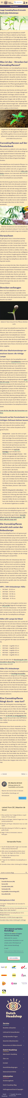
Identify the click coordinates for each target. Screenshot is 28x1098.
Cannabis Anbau (7, 886)
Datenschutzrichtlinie (13, 1072)
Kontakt (13, 1063)
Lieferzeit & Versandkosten (13, 1032)
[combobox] (14, 873)
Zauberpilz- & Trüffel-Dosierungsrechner (11, 917)
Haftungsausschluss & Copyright (13, 1089)
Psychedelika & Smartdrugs (10, 891)
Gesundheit (6, 894)
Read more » (22, 798)
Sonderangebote (13, 1080)
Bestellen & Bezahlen (13, 1028)
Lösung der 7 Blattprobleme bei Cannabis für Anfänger (12, 904)
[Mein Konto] (24, 3)
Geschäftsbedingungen (13, 1067)
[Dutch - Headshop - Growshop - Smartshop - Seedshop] (8, 2)
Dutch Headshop (4, 1095)
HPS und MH (6, 605)
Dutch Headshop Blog (13, 1085)
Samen (5, 884)
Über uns (13, 1058)
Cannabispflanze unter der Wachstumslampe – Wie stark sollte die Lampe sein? (13, 517)
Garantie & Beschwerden (13, 1041)
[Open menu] (2, 2)
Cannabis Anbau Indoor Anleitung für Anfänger (15, 864)
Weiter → (24, 774)
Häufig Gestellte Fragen (13, 1036)
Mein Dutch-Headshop (13, 1054)
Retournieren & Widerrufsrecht (13, 1045)
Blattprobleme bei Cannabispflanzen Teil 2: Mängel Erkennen (12, 913)
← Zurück (4, 774)
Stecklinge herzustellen (18, 673)
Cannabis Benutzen (8, 881)
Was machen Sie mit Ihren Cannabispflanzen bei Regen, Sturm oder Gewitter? (13, 909)
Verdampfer (6, 889)
